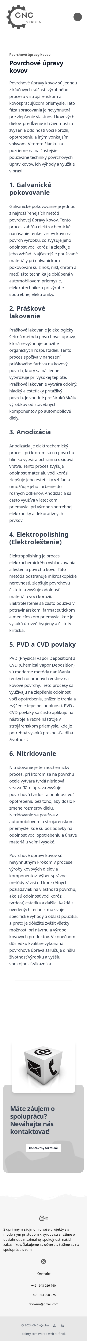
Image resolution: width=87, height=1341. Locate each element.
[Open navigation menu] (77, 17)
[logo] (23, 16)
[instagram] (43, 1261)
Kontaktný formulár (43, 1148)
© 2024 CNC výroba (35, 1325)
